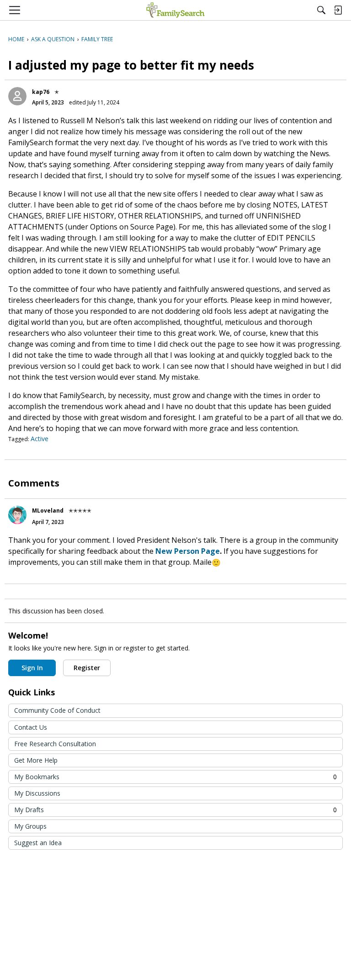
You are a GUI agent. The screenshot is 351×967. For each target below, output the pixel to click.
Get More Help (36, 760)
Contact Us (30, 727)
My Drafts (175, 809)
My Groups (30, 826)
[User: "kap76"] (17, 96)
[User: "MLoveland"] (17, 515)
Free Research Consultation (55, 743)
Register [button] (87, 667)
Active (39, 438)
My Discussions (37, 793)
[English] (175, 10)
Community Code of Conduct (57, 710)
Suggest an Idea (38, 842)
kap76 (40, 92)
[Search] (321, 10)
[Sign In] (338, 10)
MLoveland (48, 510)
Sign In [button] (32, 667)
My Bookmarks (175, 776)
